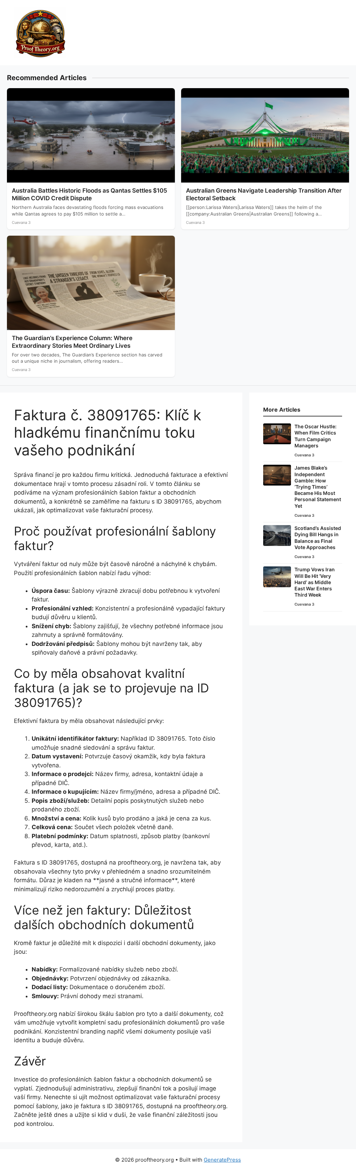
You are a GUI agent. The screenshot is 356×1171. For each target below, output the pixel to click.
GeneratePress (222, 1159)
